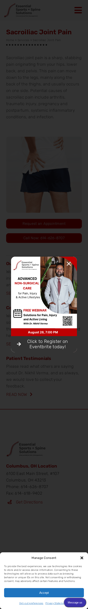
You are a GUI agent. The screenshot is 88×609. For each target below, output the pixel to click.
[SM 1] (44, 258)
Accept (44, 592)
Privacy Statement (56, 603)
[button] (82, 558)
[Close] (69, 264)
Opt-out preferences (31, 603)
